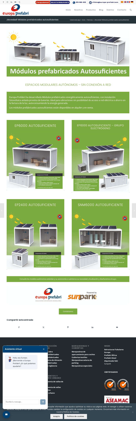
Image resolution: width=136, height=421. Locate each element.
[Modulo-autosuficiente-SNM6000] (100, 241)
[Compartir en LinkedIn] (92, 327)
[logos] (68, 295)
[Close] (44, 349)
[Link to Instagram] (7, 2)
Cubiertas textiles (79, 357)
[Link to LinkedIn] (11, 2)
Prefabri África (110, 355)
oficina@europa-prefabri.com (105, 2)
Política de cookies (75, 416)
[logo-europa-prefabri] (15, 10)
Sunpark (107, 363)
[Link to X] (19, 2)
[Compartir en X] (43, 327)
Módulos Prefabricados (49, 354)
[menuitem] (52, 2)
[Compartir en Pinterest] (68, 327)
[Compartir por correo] (117, 327)
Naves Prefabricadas (48, 363)
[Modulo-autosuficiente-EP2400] (35, 241)
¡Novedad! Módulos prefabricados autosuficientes (32, 19)
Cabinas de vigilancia (48, 366)
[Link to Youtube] (15, 2)
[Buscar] (130, 10)
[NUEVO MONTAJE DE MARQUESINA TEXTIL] (134, 210)
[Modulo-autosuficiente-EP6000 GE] (100, 163)
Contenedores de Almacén (50, 360)
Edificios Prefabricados (49, 357)
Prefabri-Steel (110, 358)
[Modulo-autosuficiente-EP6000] (35, 161)
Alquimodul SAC (111, 361)
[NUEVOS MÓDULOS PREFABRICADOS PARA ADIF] (2, 210)
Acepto (56, 416)
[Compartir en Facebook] (19, 327)
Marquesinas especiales (82, 366)
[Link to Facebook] (3, 2)
